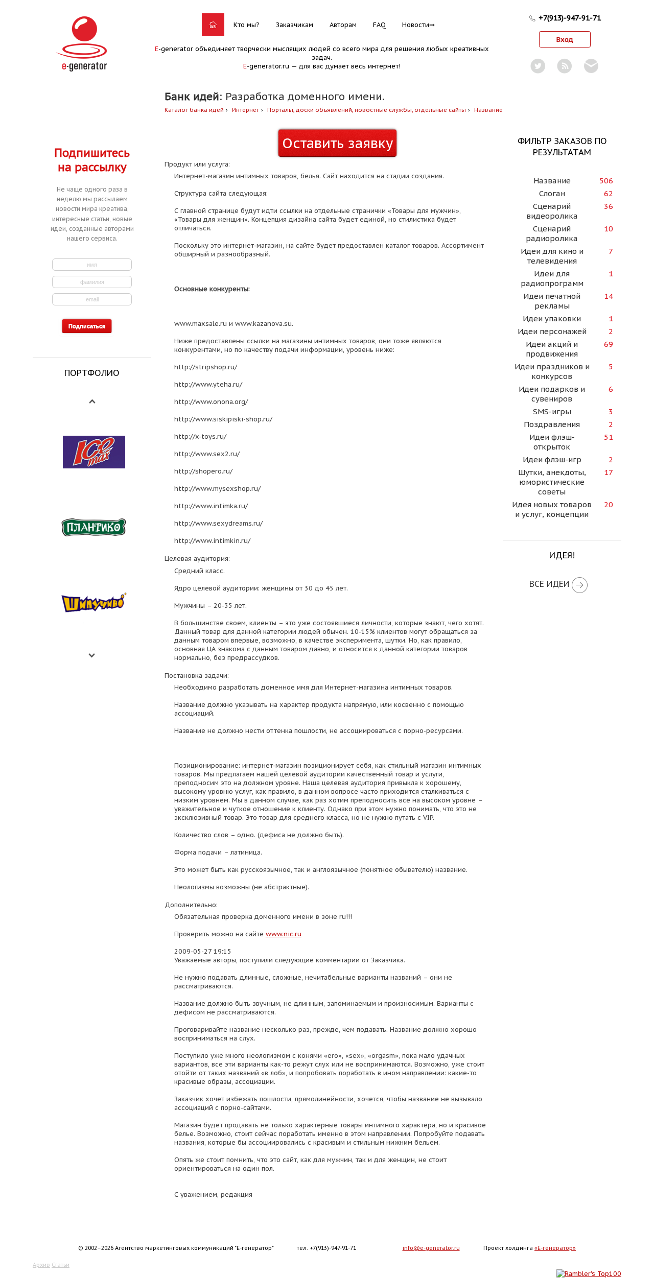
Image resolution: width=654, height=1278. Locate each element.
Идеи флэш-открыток (552, 442)
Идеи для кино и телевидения (552, 256)
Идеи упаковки (552, 318)
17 (608, 472)
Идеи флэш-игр (552, 459)
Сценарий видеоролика (552, 211)
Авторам (343, 24)
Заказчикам (294, 24)
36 (608, 206)
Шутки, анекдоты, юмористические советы (552, 481)
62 (608, 193)
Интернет (245, 109)
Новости (415, 24)
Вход (564, 39)
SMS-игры (552, 411)
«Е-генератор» (555, 1247)
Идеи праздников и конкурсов (552, 371)
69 (608, 344)
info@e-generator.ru (431, 1247)
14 (608, 296)
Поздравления (552, 424)
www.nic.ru (283, 934)
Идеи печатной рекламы (551, 301)
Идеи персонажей (552, 331)
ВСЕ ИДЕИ (549, 584)
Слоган (552, 193)
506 (606, 180)
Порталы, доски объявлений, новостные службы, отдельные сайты (366, 109)
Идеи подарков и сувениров (552, 394)
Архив (41, 1264)
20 (608, 504)
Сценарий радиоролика (552, 233)
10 (608, 228)
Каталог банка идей (194, 109)
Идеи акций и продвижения (552, 349)
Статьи (60, 1264)
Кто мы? (246, 24)
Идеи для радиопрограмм (552, 278)
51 (608, 437)
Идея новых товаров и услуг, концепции (552, 509)
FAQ (379, 24)
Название (488, 109)
